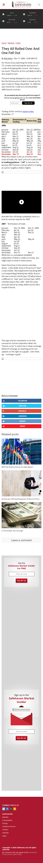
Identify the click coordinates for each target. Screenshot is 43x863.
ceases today (27, 111)
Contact (5, 829)
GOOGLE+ (22, 411)
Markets (5, 817)
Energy (5, 823)
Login (4, 836)
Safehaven (7, 814)
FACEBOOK (22, 401)
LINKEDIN (22, 416)
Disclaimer (33, 852)
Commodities (7, 820)
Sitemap (5, 833)
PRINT (22, 426)
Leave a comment (21, 540)
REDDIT (22, 421)
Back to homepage (10, 395)
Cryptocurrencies (8, 826)
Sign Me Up (21, 581)
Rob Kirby (8, 58)
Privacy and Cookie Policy (11, 854)
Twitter (22, 406)
